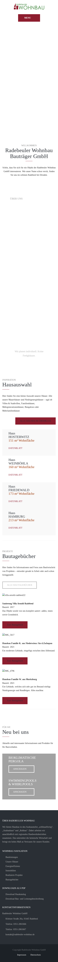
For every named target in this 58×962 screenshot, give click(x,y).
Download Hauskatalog (16, 894)
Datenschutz (35, 955)
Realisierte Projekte (14, 875)
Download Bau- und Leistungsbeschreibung (25, 899)
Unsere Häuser (12, 862)
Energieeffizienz (13, 866)
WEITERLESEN (22, 299)
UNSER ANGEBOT (24, 247)
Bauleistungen (12, 857)
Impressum (21, 955)
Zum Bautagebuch (15, 625)
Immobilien (11, 870)
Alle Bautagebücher (19, 585)
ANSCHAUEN (19, 769)
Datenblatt (15, 448)
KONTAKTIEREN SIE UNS (29, 332)
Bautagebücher (12, 879)
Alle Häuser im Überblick (35, 421)
